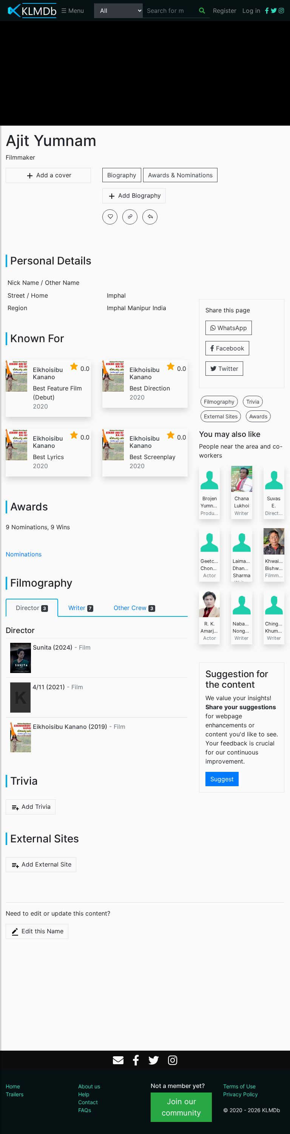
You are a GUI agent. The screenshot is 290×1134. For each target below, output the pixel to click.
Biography (121, 175)
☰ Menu (72, 10)
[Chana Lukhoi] (241, 478)
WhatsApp (231, 328)
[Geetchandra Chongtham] (209, 540)
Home (13, 1086)
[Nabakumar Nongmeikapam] (241, 603)
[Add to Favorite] (109, 216)
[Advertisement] (145, 73)
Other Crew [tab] (133, 608)
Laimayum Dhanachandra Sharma (249, 568)
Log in (251, 10)
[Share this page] (149, 216)
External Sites (221, 416)
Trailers (14, 1094)
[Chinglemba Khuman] (274, 603)
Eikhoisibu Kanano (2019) (70, 726)
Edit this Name (41, 931)
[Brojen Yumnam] (209, 478)
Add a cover (52, 175)
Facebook (229, 348)
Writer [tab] (80, 608)
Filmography (219, 401)
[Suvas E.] (274, 478)
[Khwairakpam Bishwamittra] (274, 540)
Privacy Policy (240, 1094)
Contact (88, 1102)
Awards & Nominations (180, 175)
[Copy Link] (129, 216)
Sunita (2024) (52, 647)
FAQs (84, 1110)
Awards (258, 416)
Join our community (181, 1107)
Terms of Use (239, 1086)
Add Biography (138, 195)
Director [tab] (31, 608)
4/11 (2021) (48, 687)
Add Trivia (35, 806)
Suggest (222, 779)
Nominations (24, 554)
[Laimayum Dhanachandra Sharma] (241, 540)
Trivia (252, 401)
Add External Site (45, 864)
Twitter (227, 368)
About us (89, 1086)
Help (83, 1094)
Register (224, 10)
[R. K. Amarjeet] (209, 603)
